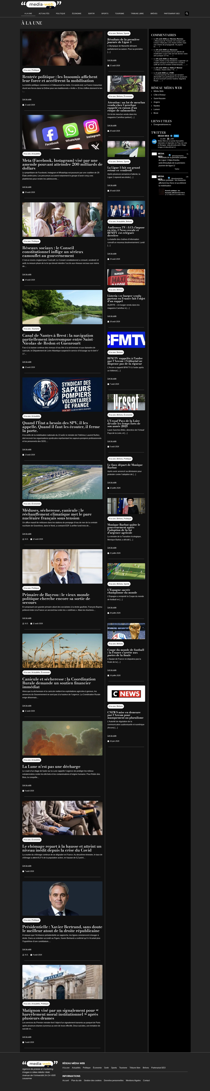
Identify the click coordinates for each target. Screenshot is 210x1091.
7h (187, 154)
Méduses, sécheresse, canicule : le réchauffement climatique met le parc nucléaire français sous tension (57, 514)
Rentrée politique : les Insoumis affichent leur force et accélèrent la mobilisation (59, 79)
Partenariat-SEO (172, 13)
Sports (104, 13)
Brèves (154, 13)
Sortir (91, 13)
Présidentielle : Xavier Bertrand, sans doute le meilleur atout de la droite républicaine (62, 929)
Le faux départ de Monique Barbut (125, 466)
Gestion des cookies (92, 1080)
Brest (156, 113)
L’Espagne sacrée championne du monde (122, 591)
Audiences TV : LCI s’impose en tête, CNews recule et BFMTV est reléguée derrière (126, 231)
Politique (60, 13)
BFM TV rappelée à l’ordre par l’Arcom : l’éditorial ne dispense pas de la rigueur (125, 361)
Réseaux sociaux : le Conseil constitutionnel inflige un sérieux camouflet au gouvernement (52, 252)
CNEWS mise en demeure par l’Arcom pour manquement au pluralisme (125, 715)
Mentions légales (133, 1080)
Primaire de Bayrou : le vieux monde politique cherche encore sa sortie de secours (56, 598)
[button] (187, 14)
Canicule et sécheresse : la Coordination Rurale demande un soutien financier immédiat (59, 683)
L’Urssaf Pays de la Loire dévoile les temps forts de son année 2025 (123, 423)
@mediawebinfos (178, 156)
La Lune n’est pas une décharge (51, 766)
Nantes (157, 106)
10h (187, 177)
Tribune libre (137, 13)
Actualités (44, 13)
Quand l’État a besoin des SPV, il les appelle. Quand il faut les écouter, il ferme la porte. (61, 427)
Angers (157, 102)
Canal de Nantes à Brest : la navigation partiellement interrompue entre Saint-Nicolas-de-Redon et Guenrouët (58, 339)
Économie (76, 13)
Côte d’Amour (160, 95)
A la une (28, 13)
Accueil (65, 1080)
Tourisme (119, 13)
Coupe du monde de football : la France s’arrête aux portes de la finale (125, 652)
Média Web (158, 91)
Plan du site (76, 1080)
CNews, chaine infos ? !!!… (165, 70)
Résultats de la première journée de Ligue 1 (123, 40)
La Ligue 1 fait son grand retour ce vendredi (123, 169)
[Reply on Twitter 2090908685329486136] (160, 169)
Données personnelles (113, 1080)
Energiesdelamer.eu (162, 124)
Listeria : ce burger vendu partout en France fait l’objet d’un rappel (126, 298)
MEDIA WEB (161, 155)
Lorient (157, 109)
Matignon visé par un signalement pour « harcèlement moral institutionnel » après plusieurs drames (60, 1014)
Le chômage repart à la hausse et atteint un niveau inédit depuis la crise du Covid (61, 848)
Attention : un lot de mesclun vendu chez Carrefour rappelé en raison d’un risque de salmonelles (126, 106)
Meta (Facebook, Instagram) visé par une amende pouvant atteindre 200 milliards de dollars (62, 164)
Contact (146, 1080)
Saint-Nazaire (160, 98)
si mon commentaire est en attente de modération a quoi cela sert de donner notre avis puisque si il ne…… (171, 54)
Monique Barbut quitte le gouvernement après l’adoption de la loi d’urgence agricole (123, 529)
